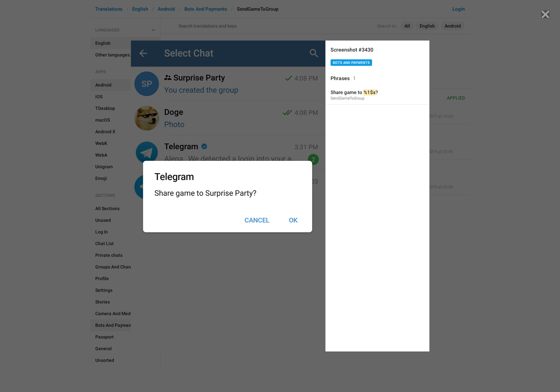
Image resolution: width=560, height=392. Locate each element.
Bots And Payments (351, 63)
